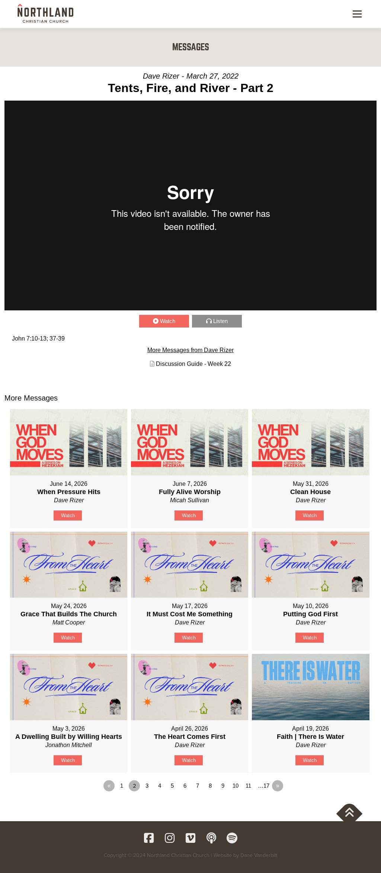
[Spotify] (232, 838)
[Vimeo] (190, 838)
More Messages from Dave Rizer (190, 350)
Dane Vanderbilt (258, 855)
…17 (263, 785)
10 (235, 785)
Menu (357, 14)
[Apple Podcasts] (211, 838)
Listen (220, 321)
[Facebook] (148, 838)
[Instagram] (169, 838)
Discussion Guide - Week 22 (193, 364)
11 (248, 785)
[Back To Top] (349, 813)
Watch (167, 321)
